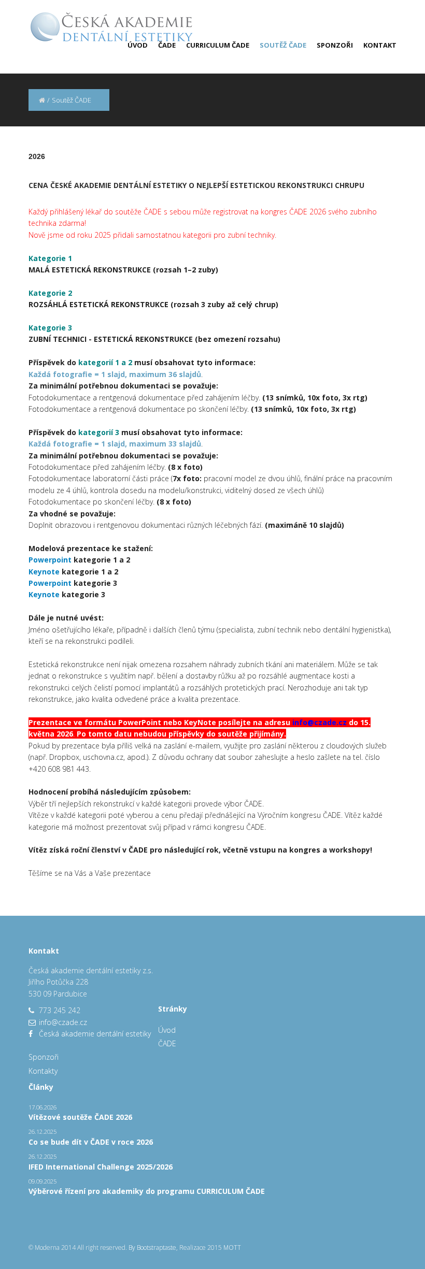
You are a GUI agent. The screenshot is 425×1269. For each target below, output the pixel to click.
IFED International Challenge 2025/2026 (101, 1167)
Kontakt (379, 45)
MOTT (232, 1247)
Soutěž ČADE (283, 45)
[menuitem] (132, 45)
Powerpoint (50, 560)
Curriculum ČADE (217, 45)
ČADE (167, 45)
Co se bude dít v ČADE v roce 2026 (91, 1142)
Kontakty (43, 1071)
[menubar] (256, 45)
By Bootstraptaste (152, 1247)
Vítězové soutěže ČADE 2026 (80, 1117)
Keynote (44, 571)
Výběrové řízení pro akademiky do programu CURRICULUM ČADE (147, 1191)
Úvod (138, 45)
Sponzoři (335, 45)
